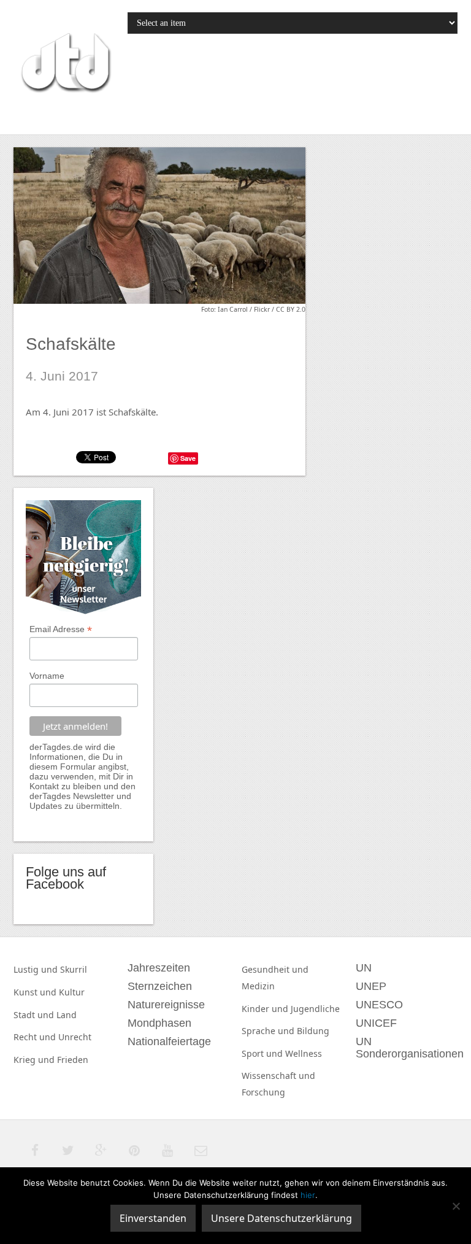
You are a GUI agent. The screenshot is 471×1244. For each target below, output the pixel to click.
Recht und (35, 1037)
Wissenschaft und (278, 1075)
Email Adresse (60, 629)
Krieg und (35, 1059)
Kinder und (266, 1008)
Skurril (73, 969)
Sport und (263, 1053)
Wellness (303, 1053)
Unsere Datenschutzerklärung (281, 1218)
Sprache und (269, 1031)
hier (308, 1195)
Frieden (72, 1059)
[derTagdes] (64, 64)
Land (66, 1015)
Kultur (72, 992)
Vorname (46, 676)
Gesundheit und (275, 969)
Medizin (258, 986)
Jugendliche (315, 1008)
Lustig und (36, 969)
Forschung (263, 1092)
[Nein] (456, 1206)
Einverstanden (153, 1218)
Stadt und (34, 1015)
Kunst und (36, 992)
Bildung (313, 1031)
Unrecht (74, 1037)
